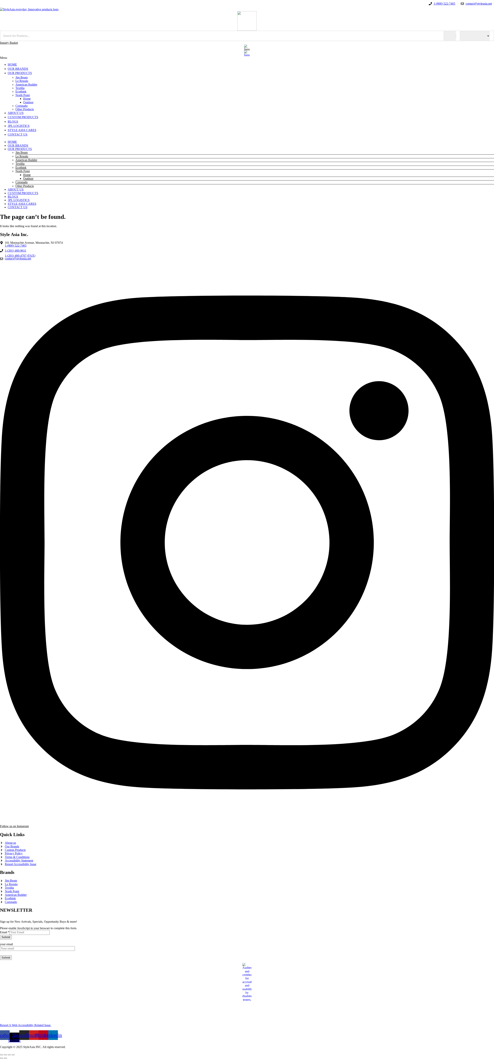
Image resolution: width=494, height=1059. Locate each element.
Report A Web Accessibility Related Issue (25, 1025)
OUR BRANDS (18, 145)
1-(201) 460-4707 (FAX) (20, 256)
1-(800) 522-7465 (15, 246)
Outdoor (28, 178)
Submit (6, 937)
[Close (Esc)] (13, 1054)
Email (4, 932)
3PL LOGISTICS (19, 200)
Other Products (24, 186)
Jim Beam (21, 152)
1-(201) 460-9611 (15, 251)
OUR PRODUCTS (20, 149)
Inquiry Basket (9, 42)
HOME (12, 141)
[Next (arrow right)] (5, 1058)
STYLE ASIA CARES (22, 203)
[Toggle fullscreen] (5, 1054)
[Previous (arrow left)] (1, 1058)
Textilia (20, 163)
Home (27, 174)
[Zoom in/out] (1, 1054)
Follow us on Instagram (14, 826)
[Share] (9, 1054)
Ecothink (20, 167)
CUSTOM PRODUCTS (23, 193)
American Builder (26, 160)
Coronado (21, 182)
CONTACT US (17, 207)
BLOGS (13, 196)
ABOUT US (16, 189)
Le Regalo (21, 156)
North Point (22, 171)
